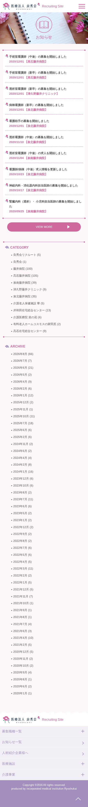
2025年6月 (20, 430)
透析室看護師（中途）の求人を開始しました (38, 153)
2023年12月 (21, 478)
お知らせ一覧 (12, 742)
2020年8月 (20, 679)
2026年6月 (20, 367)
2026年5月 (20, 374)
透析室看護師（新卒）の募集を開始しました (38, 88)
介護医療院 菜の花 (25, 317)
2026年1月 (20, 395)
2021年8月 (20, 617)
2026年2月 (20, 388)
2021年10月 (21, 603)
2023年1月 (20, 520)
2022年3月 (20, 568)
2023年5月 (20, 513)
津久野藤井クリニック (27, 289)
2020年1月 (20, 693)
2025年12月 (21, 402)
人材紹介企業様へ (15, 753)
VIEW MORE (44, 226)
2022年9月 (20, 533)
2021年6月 (20, 631)
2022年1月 (20, 582)
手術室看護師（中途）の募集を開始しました (38, 56)
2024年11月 (20, 444)
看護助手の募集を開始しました (29, 121)
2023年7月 (20, 499)
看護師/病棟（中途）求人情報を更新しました (38, 169)
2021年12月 (21, 589)
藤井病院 (19, 268)
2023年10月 (21, 485)
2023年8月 (20, 492)
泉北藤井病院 (21, 296)
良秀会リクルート (24, 254)
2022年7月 (20, 547)
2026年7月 (20, 360)
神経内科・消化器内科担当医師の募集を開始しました (43, 185)
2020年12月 (21, 651)
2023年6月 (20, 506)
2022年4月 (20, 561)
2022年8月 (20, 540)
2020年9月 (20, 672)
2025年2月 (20, 437)
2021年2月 (20, 644)
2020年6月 (20, 686)
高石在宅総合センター (27, 331)
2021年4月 (20, 637)
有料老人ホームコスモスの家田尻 (34, 324)
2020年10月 (21, 665)
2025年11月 (20, 409)
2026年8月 (20, 354)
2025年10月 (21, 416)
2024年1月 (20, 471)
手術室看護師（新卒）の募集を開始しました (38, 72)
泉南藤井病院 (21, 282)
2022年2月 (20, 575)
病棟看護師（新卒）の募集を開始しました (36, 105)
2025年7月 (20, 423)
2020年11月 (20, 658)
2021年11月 (20, 596)
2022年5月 (20, 554)
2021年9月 (20, 610)
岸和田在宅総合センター (29, 310)
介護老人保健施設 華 (26, 303)
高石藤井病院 (21, 275)
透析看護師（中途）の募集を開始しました (36, 137)
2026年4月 (20, 381)
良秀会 (17, 261)
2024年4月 (20, 457)
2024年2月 (20, 464)
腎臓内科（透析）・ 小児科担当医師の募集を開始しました (45, 204)
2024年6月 (20, 450)
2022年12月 (21, 527)
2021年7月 (20, 624)
